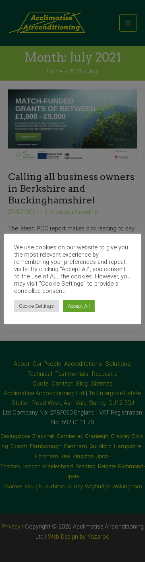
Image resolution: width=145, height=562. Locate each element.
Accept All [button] (79, 306)
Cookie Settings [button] (36, 306)
